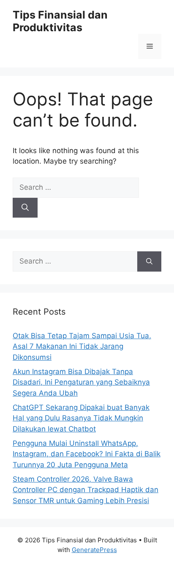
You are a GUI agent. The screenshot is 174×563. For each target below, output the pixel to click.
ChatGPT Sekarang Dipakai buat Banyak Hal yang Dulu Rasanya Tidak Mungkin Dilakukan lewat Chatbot (81, 418)
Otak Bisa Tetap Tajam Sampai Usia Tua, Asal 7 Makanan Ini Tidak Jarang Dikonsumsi (82, 346)
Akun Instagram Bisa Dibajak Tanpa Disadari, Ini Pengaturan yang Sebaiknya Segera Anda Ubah (81, 382)
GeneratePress (94, 550)
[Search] (25, 208)
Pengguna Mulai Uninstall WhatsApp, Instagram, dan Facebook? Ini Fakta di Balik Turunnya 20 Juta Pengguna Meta (86, 454)
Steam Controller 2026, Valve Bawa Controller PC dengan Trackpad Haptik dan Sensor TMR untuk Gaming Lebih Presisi (85, 490)
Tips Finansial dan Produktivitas (60, 21)
